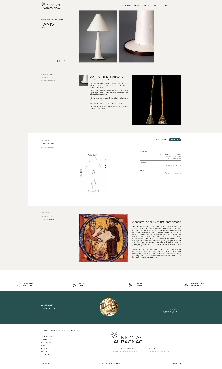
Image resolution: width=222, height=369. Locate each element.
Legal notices (45, 363)
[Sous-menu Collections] (117, 5)
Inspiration (47, 74)
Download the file (160, 139)
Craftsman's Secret (48, 81)
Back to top (177, 363)
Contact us (174, 139)
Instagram (75, 330)
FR (203, 6)
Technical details (47, 77)
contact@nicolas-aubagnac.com (159, 351)
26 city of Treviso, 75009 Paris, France (124, 351)
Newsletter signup (59, 330)
